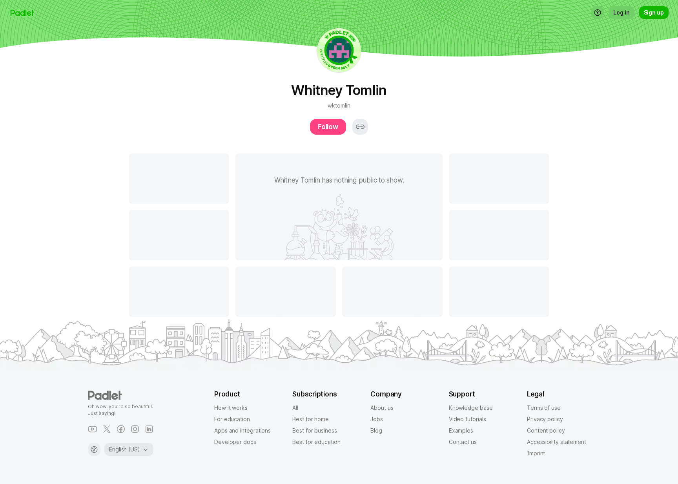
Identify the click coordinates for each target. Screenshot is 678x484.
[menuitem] (597, 12)
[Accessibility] (94, 449)
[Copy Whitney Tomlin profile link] (360, 127)
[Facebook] (121, 429)
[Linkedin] (149, 429)
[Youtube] (92, 429)
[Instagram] (135, 429)
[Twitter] (106, 429)
